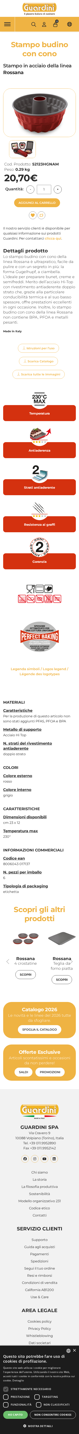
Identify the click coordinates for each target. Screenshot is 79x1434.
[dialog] (39, 1390)
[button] (56, 23)
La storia (40, 1180)
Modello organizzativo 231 (39, 1201)
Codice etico (39, 1208)
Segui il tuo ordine (39, 1268)
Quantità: (14, 189)
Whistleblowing (39, 1336)
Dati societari (40, 1343)
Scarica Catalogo (41, 361)
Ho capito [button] (15, 1415)
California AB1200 (39, 1290)
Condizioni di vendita (39, 1283)
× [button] (74, 1350)
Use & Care (40, 1297)
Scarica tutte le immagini (40, 374)
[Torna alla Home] (39, 9)
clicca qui (53, 238)
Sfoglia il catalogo (39, 1029)
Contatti (40, 1215)
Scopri (25, 975)
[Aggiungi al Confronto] (41, 215)
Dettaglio (18, 1380)
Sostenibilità (39, 1194)
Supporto (40, 1240)
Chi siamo (39, 1172)
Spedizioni (39, 1261)
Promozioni (50, 1072)
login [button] (44, 24)
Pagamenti (39, 1254)
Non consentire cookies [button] (53, 1415)
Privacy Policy (39, 1329)
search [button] (33, 24)
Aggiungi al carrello (37, 203)
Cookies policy (40, 1321)
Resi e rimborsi (39, 1276)
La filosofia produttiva (39, 1187)
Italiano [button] (70, 24)
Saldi (23, 1072)
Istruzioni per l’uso (41, 348)
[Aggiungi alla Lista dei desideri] (33, 215)
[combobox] (68, 1351)
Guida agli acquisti (39, 1247)
